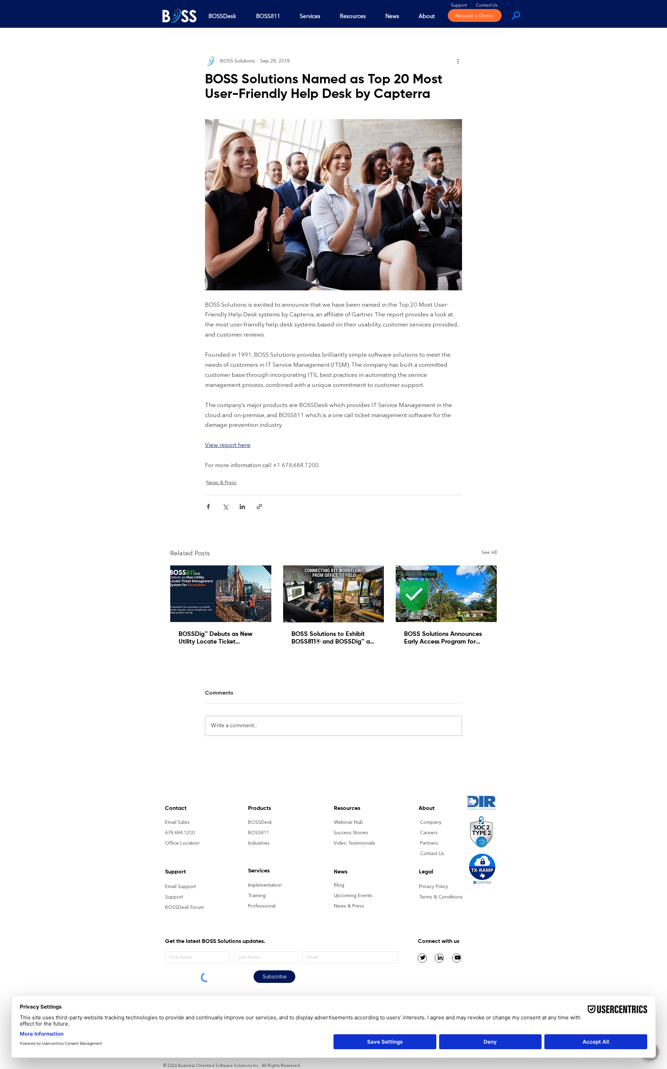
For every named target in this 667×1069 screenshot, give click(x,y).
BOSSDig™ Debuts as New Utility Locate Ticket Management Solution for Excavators (216, 638)
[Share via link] (259, 506)
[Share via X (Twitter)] (225, 506)
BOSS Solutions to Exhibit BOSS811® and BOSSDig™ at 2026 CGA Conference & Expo (331, 638)
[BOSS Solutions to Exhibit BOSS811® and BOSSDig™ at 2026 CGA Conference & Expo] (333, 593)
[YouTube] (457, 957)
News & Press (221, 482)
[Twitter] (422, 957)
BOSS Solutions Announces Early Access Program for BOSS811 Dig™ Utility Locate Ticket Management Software (443, 638)
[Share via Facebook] (208, 506)
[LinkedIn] (440, 957)
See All (489, 552)
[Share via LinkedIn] (242, 506)
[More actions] (458, 61)
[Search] (515, 15)
